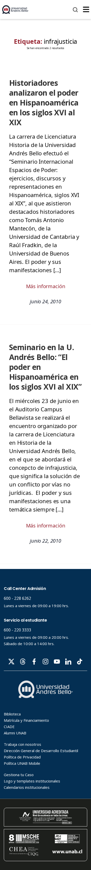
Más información (45, 286)
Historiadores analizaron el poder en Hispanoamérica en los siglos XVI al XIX (44, 103)
